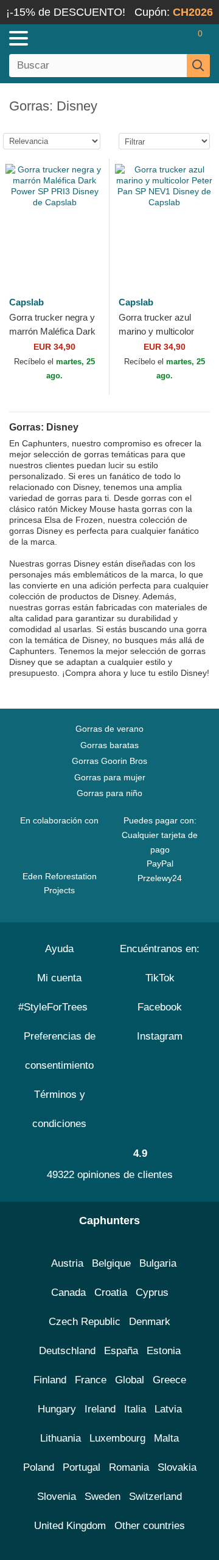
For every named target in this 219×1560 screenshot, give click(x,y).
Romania (129, 1467)
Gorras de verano (109, 729)
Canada (68, 1292)
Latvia (168, 1409)
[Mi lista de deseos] (174, 38)
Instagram (159, 1036)
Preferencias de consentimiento (60, 1050)
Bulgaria (157, 1263)
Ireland (100, 1409)
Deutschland (67, 1351)
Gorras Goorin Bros (109, 761)
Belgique (111, 1263)
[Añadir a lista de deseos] (86, 255)
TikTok (160, 978)
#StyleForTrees (56, 1007)
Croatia (110, 1292)
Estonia (164, 1351)
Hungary (57, 1409)
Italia (135, 1409)
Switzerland (155, 1496)
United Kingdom (70, 1525)
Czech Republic (84, 1321)
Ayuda (59, 949)
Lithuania (60, 1438)
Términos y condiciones (59, 1109)
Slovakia (177, 1467)
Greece (169, 1380)
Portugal (81, 1467)
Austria (67, 1263)
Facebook (159, 1007)
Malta (166, 1438)
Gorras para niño (109, 793)
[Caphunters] (64, 37)
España (121, 1351)
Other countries (149, 1525)
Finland (49, 1380)
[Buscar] (198, 65)
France (90, 1380)
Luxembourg (117, 1438)
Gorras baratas (109, 745)
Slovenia (56, 1496)
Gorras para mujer (109, 777)
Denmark (149, 1321)
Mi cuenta (59, 978)
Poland (38, 1467)
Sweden (102, 1496)
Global (129, 1380)
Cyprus (152, 1292)
